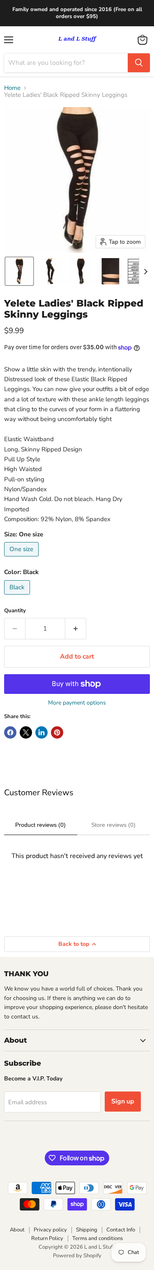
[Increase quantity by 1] (75, 628)
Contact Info (120, 1229)
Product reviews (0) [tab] (40, 824)
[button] (19, 271)
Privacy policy (50, 1229)
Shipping (86, 1229)
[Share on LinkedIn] (41, 732)
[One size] (22, 558)
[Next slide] (145, 271)
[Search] (139, 62)
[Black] (18, 597)
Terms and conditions (97, 1238)
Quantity (15, 611)
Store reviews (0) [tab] (113, 824)
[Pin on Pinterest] (57, 732)
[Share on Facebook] (10, 732)
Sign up (122, 1101)
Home (12, 88)
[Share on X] (26, 732)
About (17, 1229)
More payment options (77, 703)
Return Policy (47, 1238)
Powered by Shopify (77, 1255)
